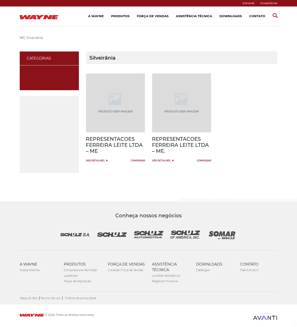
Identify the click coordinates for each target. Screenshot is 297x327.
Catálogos (203, 270)
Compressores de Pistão (80, 270)
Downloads (231, 16)
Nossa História (29, 270)
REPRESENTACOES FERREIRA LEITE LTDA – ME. (180, 145)
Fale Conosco (249, 270)
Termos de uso (50, 298)
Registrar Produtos (165, 281)
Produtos (120, 16)
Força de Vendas (152, 16)
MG (22, 38)
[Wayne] (32, 316)
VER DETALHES (97, 160)
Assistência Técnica (194, 16)
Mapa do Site (28, 298)
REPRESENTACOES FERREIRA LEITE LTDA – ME (114, 145)
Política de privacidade (80, 298)
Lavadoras (71, 275)
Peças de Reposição (77, 281)
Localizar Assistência (166, 275)
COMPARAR (138, 160)
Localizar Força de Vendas (125, 270)
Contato (257, 16)
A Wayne (96, 16)
